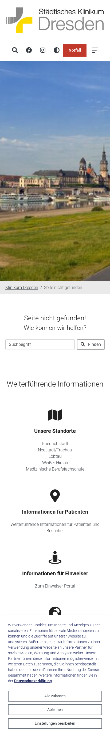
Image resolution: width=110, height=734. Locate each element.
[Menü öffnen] (95, 50)
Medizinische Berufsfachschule (55, 469)
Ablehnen (55, 709)
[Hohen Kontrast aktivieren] (56, 50)
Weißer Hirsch (55, 462)
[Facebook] (28, 50)
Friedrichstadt (55, 443)
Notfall (75, 50)
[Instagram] (42, 50)
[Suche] (15, 50)
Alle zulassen (55, 696)
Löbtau (55, 456)
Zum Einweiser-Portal (55, 586)
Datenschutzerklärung (33, 681)
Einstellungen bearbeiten (55, 723)
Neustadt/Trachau (55, 449)
